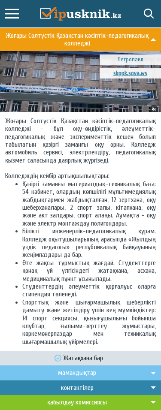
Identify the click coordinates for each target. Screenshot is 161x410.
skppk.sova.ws (130, 73)
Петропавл (130, 59)
